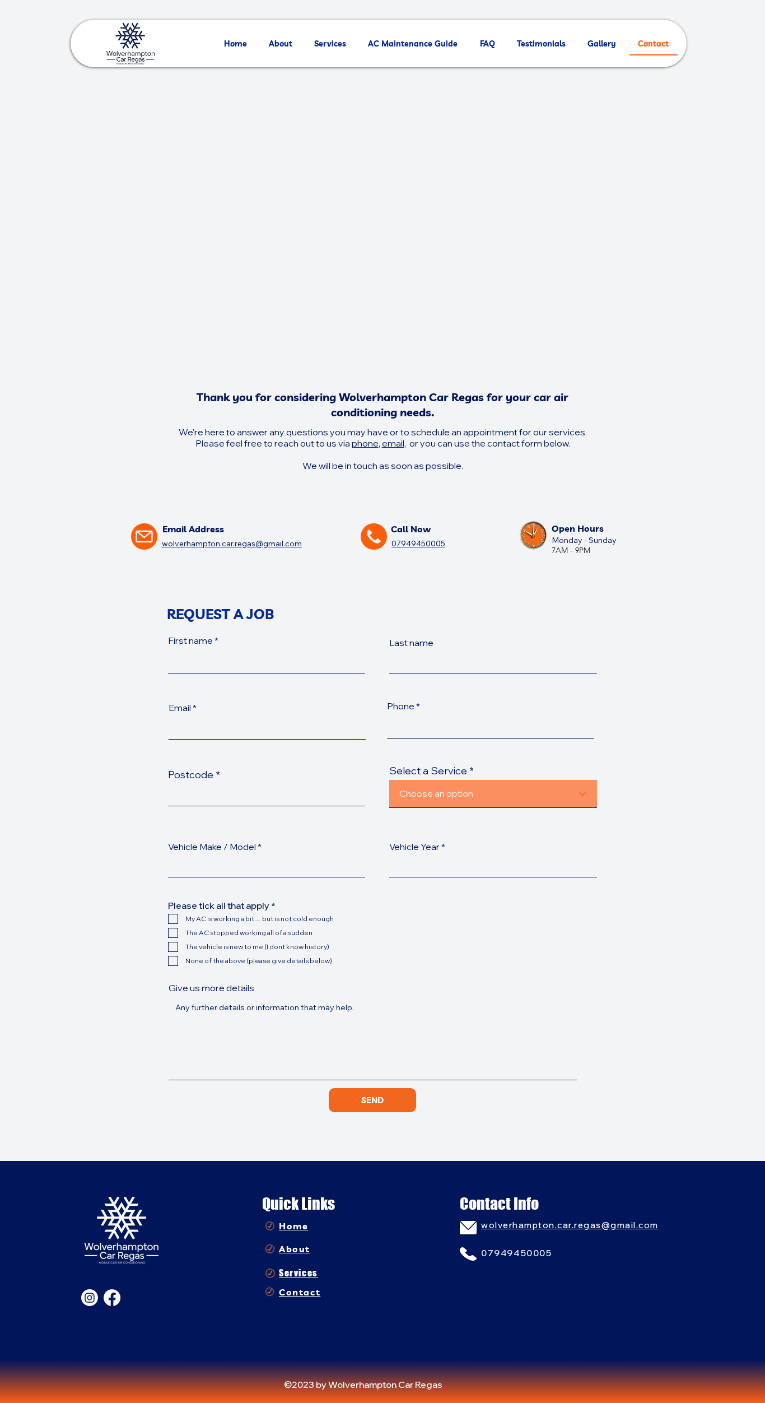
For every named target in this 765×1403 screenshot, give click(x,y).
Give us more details (211, 987)
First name (190, 640)
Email (180, 707)
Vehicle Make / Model (212, 846)
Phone (400, 706)
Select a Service (428, 771)
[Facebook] (112, 1297)
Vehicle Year (414, 846)
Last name (411, 642)
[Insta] (89, 1297)
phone (365, 443)
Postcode (190, 775)
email (393, 443)
